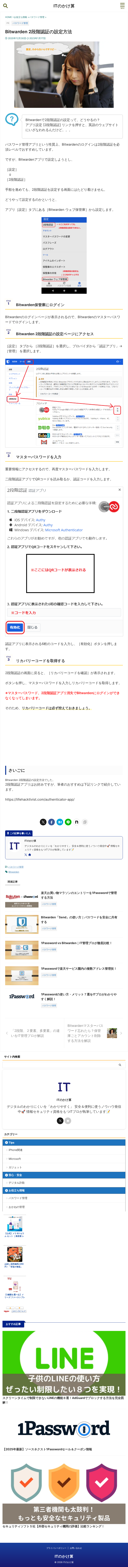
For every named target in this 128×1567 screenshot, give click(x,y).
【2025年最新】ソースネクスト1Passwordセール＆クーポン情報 (47, 1449)
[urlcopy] (85, 822)
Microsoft (15, 1158)
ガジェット (15, 1167)
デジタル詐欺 (17, 1182)
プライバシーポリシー (56, 1548)
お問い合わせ (76, 1548)
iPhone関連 (15, 1150)
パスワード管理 (16, 867)
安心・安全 (15, 1175)
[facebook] (51, 822)
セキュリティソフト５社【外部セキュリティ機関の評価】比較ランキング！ (53, 1526)
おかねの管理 (17, 1207)
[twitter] (43, 822)
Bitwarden (14, 872)
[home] (30, 855)
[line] (68, 822)
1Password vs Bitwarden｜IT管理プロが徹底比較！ (76, 943)
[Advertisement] (64, 739)
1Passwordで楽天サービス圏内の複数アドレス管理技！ (79, 968)
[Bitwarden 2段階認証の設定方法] (59, 822)
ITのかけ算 (64, 5)
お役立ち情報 (17, 1190)
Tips (11, 1142)
